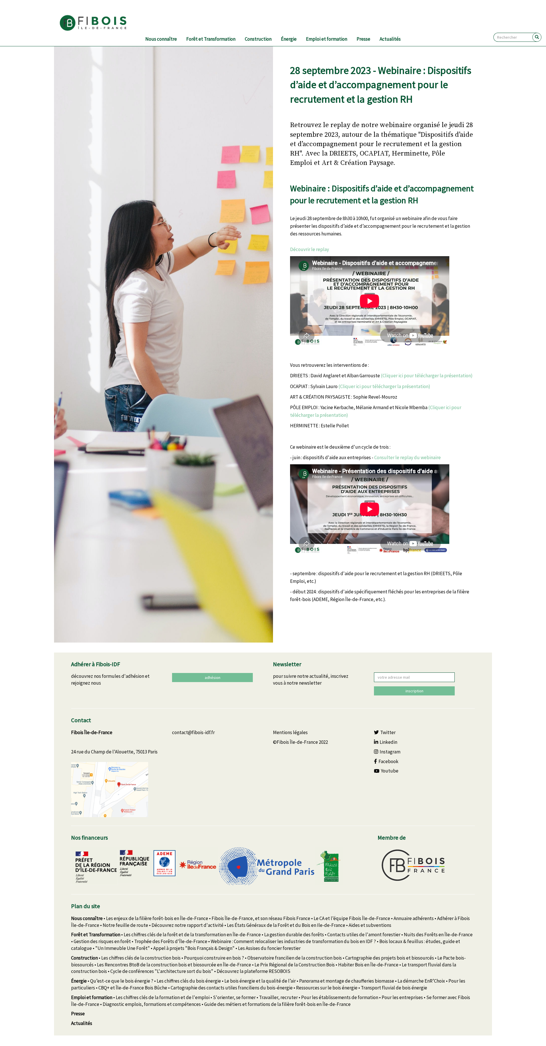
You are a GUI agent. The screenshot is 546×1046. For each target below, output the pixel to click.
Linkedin (388, 742)
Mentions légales (290, 732)
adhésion (212, 677)
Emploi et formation (326, 39)
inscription (414, 690)
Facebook (388, 761)
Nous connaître (161, 39)
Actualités (390, 39)
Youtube (389, 771)
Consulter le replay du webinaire (407, 457)
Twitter (388, 732)
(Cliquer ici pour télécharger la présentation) (427, 375)
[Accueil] (100, 23)
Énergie (289, 39)
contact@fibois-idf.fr (193, 732)
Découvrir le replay (310, 249)
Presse (363, 39)
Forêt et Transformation (210, 39)
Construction (258, 39)
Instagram (390, 752)
